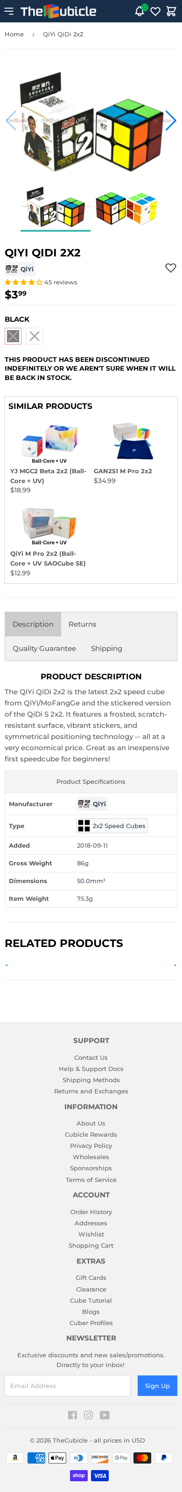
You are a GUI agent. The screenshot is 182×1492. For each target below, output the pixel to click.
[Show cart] (171, 11)
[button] (11, 121)
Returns (83, 624)
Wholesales (91, 1156)
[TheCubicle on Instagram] (88, 1416)
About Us (91, 1123)
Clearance (91, 1289)
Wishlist (91, 1234)
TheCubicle (70, 1440)
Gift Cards (91, 1277)
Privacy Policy (91, 1145)
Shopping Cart (91, 1245)
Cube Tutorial (91, 1300)
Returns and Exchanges (91, 1091)
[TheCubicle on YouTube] (105, 1416)
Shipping (106, 648)
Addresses (91, 1223)
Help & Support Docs (91, 1068)
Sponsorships (91, 1168)
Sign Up (157, 1385)
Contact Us (91, 1057)
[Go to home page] (58, 11)
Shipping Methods (91, 1080)
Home (14, 34)
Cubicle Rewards (91, 1134)
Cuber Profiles (91, 1322)
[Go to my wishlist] (155, 11)
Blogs (91, 1311)
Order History (91, 1212)
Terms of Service (91, 1179)
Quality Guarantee (44, 648)
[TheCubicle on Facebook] (72, 1416)
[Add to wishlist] (170, 267)
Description (33, 624)
